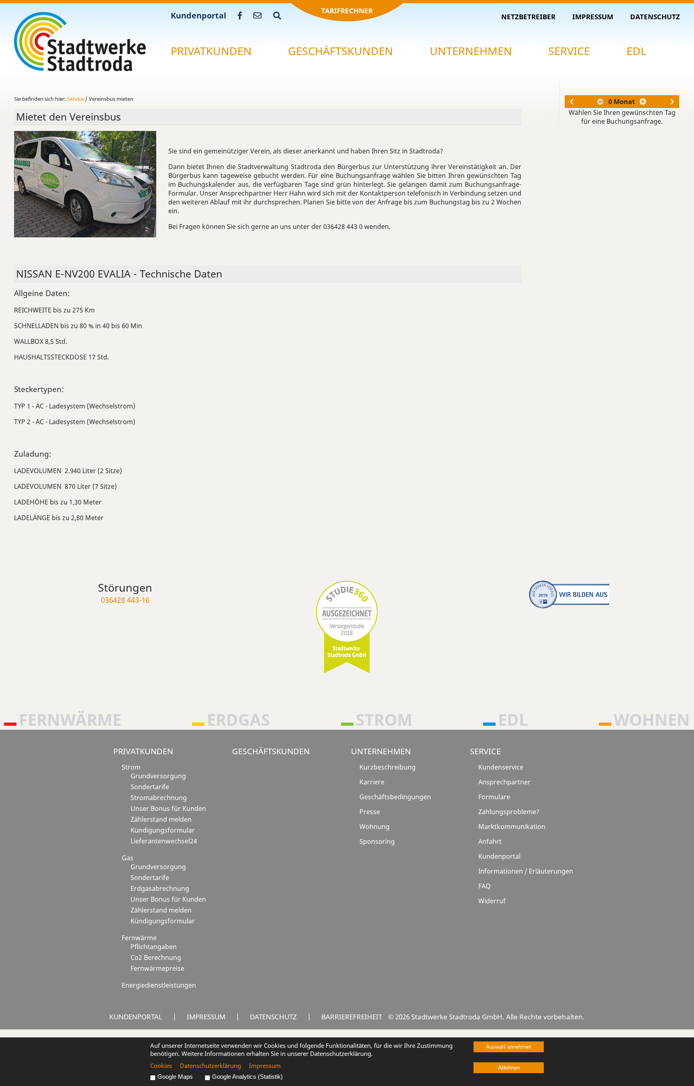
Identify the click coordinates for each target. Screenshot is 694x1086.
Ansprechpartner (504, 782)
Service (569, 51)
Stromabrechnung (159, 797)
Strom (131, 767)
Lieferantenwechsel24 (164, 841)
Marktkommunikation (511, 826)
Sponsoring (377, 841)
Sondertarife (150, 786)
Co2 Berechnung (156, 957)
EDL (636, 51)
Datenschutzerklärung (210, 1066)
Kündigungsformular (163, 830)
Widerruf (492, 900)
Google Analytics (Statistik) (247, 1077)
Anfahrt (490, 841)
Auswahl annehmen (508, 1047)
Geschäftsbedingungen (395, 796)
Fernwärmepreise (157, 968)
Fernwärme (139, 937)
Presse (369, 811)
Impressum (592, 16)
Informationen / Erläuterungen (525, 871)
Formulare (494, 796)
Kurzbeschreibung (387, 767)
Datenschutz (655, 16)
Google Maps (175, 1077)
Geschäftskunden (340, 51)
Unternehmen (471, 51)
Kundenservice (500, 767)
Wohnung (374, 826)
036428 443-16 (125, 600)
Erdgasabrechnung (160, 888)
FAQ (484, 886)
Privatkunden (211, 51)
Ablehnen (509, 1068)
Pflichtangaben (154, 946)
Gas (127, 857)
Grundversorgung (158, 776)
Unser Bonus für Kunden (168, 808)
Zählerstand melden (161, 819)
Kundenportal (198, 15)
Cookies (161, 1066)
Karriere (371, 782)
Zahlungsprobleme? (508, 811)
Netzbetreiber (528, 16)
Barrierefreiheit (351, 1016)
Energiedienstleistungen (159, 985)
